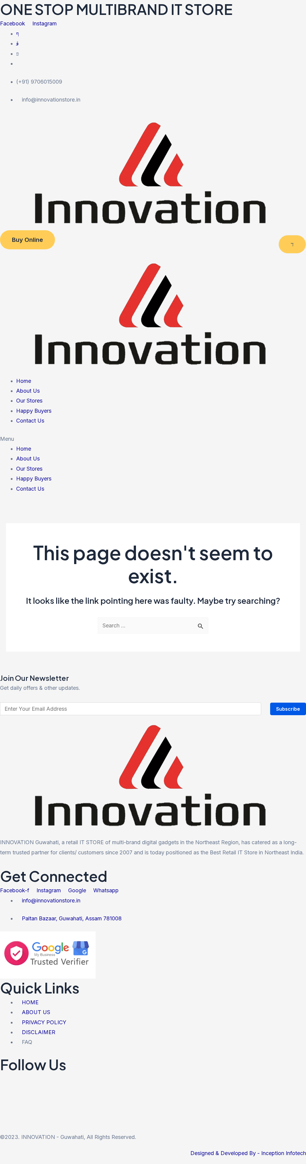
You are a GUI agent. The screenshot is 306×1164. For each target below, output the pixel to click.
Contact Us (30, 420)
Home (23, 381)
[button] (153, 439)
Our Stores (29, 400)
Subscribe (288, 709)
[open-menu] (292, 244)
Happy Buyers (33, 411)
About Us (28, 391)
